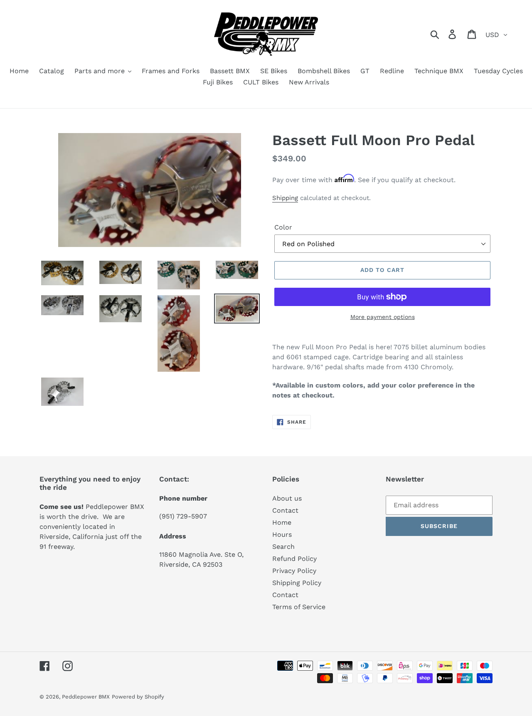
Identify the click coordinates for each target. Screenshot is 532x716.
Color (283, 227)
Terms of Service (298, 607)
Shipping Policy (296, 583)
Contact (285, 510)
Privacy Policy (294, 571)
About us (287, 498)
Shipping (285, 198)
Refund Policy (294, 559)
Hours (282, 534)
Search (283, 547)
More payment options (382, 317)
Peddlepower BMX (86, 697)
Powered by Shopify (138, 697)
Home (281, 522)
